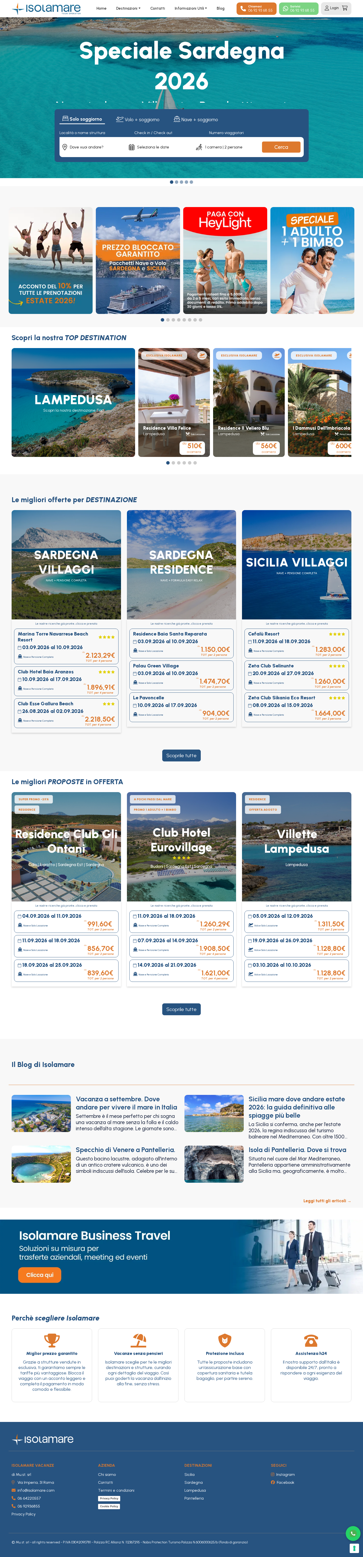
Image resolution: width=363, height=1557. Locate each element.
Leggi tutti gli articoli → (327, 1200)
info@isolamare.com (36, 1490)
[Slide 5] (191, 182)
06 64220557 (29, 1498)
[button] (162, 320)
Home (101, 8)
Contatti (157, 8)
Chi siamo (107, 1474)
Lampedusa (195, 1490)
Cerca (281, 147)
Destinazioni (127, 8)
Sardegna (193, 1482)
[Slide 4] (186, 182)
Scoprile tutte (181, 755)
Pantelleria (194, 1498)
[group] (73, 402)
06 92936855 (29, 1506)
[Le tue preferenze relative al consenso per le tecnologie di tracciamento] (354, 1548)
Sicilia (189, 1474)
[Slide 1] (171, 182)
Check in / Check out (153, 132)
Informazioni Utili (189, 8)
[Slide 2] (176, 182)
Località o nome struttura (82, 132)
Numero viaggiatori (226, 132)
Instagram (285, 1474)
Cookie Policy (109, 1506)
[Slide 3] (181, 182)
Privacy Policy (24, 1514)
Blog (220, 8)
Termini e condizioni (116, 1490)
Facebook (285, 1482)
